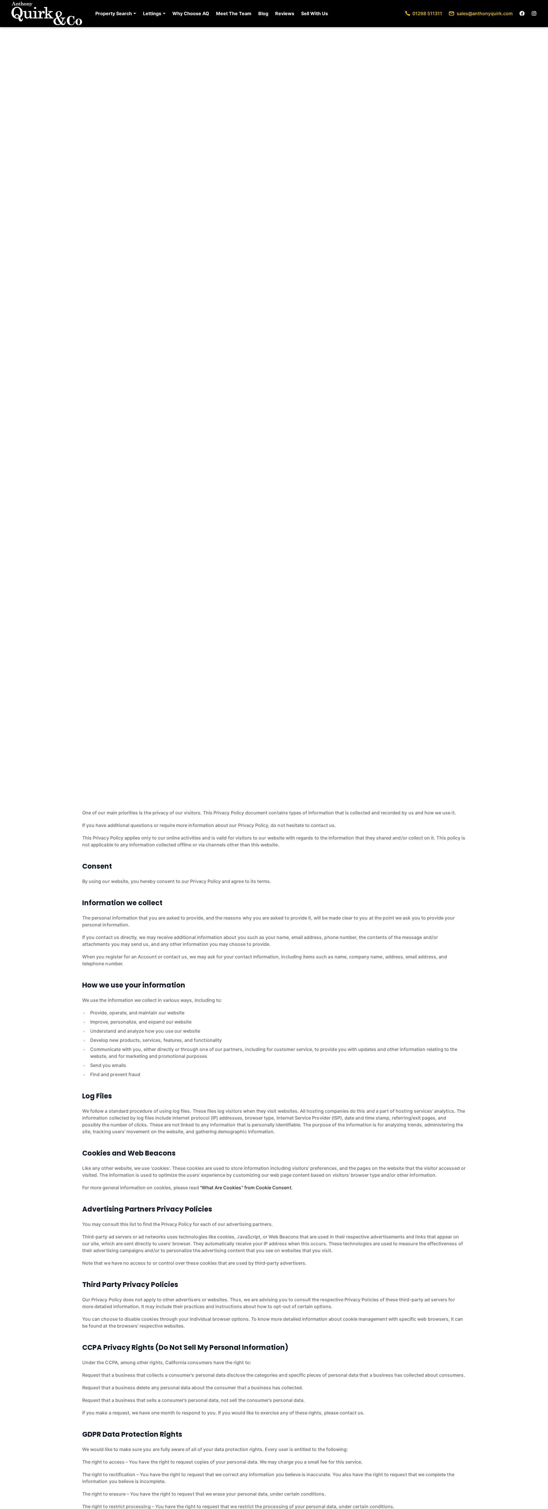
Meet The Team (233, 13)
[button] (116, 13)
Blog (263, 13)
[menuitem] (116, 13)
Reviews (284, 13)
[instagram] (534, 13)
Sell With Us (314, 13)
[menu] (210, 13)
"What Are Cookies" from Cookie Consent (245, 1187)
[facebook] (522, 13)
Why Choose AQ (190, 13)
